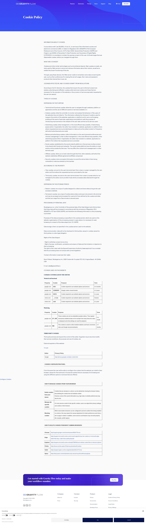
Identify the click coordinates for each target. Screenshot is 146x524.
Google (46, 348)
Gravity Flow (26, 4)
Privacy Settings (112, 507)
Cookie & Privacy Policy (114, 497)
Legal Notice (111, 504)
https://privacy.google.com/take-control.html (66, 357)
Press (58, 500)
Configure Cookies (5, 379)
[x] (27, 505)
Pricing (91, 497)
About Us (59, 497)
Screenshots (93, 500)
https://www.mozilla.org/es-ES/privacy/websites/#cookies (66, 446)
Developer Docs (94, 507)
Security (76, 500)
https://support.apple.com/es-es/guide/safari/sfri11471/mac (66, 450)
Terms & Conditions (113, 500)
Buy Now (114, 480)
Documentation (93, 504)
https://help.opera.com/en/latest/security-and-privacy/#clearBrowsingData (70, 453)
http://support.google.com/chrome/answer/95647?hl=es (65, 432)
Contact (76, 497)
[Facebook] (30, 505)
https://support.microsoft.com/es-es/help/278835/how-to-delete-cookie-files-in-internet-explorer (76, 442)
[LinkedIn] (24, 505)
